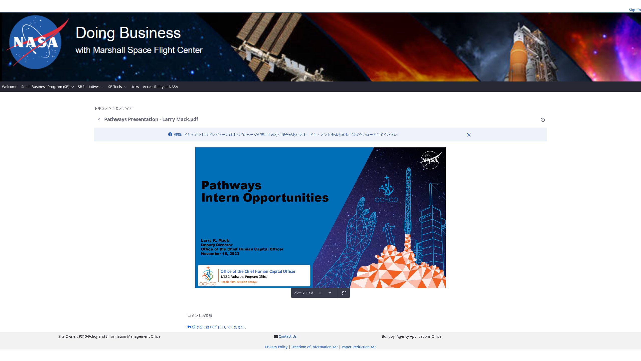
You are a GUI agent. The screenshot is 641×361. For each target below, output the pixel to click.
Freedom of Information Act (314, 346)
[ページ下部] (330, 293)
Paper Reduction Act (359, 346)
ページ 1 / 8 (303, 292)
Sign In (635, 9)
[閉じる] (469, 135)
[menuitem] (9, 86)
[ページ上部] (320, 293)
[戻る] (99, 120)
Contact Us (288, 336)
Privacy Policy (276, 346)
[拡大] (344, 293)
